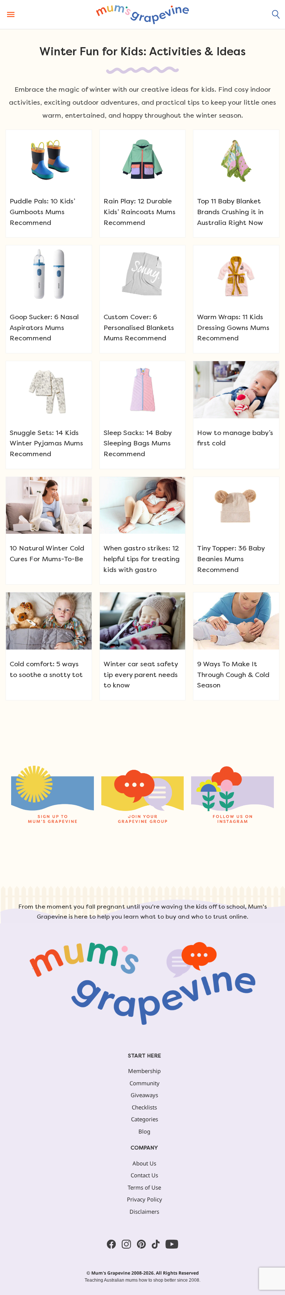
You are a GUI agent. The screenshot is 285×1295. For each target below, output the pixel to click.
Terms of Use (144, 1187)
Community (145, 1083)
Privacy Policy (144, 1199)
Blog (144, 1131)
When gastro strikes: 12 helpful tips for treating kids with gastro (142, 558)
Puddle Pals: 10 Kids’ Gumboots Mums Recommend (42, 211)
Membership (144, 1071)
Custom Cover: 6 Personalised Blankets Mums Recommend (139, 327)
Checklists (144, 1107)
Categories (144, 1119)
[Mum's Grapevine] (142, 14)
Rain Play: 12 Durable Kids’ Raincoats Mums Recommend (140, 211)
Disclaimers (144, 1211)
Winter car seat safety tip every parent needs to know (141, 674)
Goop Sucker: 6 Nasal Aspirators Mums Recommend (44, 327)
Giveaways (144, 1095)
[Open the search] (276, 14)
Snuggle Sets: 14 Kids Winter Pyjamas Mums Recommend (46, 443)
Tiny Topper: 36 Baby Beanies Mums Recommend (231, 558)
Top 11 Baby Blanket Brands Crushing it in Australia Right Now (230, 211)
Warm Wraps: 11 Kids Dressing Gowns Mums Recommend (233, 327)
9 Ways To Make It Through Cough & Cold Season (233, 674)
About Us (144, 1163)
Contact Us (144, 1175)
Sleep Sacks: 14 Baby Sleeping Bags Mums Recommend (137, 443)
